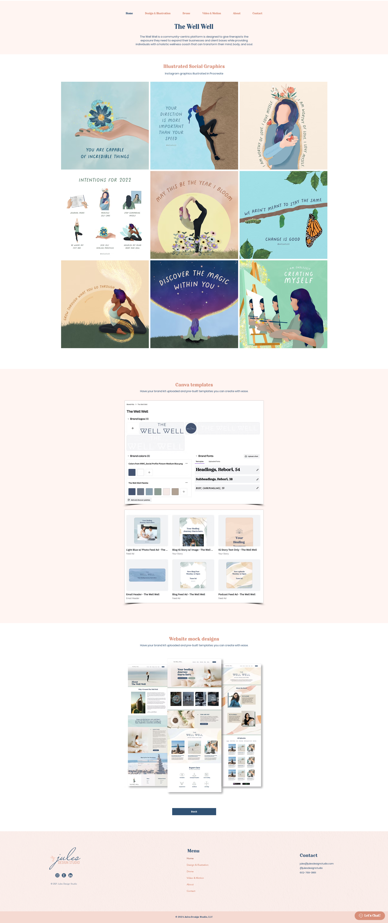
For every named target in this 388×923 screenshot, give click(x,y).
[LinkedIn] (70, 875)
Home (190, 858)
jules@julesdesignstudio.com (317, 863)
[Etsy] (64, 875)
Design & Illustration (197, 864)
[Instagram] (57, 875)
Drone (190, 871)
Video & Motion (195, 877)
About (190, 884)
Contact (191, 890)
